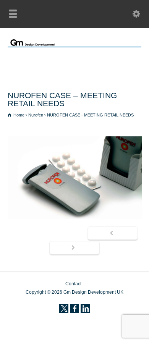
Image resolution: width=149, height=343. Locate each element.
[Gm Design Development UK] (74, 45)
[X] (63, 308)
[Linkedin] (85, 308)
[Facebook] (74, 308)
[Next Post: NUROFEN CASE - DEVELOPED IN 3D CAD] (74, 248)
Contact (73, 283)
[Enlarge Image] (74, 138)
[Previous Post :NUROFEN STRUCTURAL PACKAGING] (112, 234)
